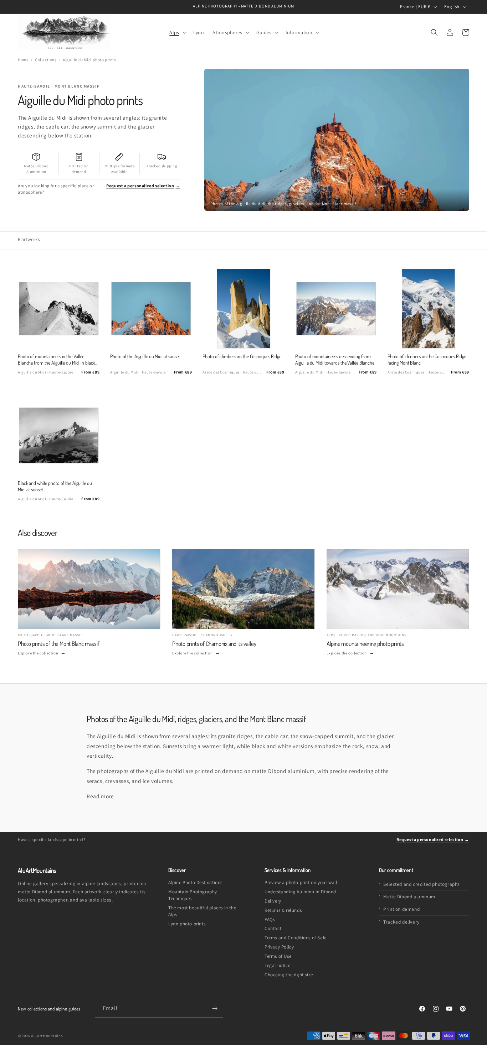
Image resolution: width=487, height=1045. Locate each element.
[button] (177, 32)
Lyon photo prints (186, 924)
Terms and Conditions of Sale (296, 938)
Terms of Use (278, 956)
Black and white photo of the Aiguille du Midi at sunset (55, 486)
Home (23, 59)
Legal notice (277, 965)
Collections (46, 59)
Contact (273, 928)
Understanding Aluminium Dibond (300, 892)
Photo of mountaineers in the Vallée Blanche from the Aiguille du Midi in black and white (56, 359)
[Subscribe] (214, 1008)
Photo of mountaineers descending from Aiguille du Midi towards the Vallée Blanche (334, 359)
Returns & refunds (283, 910)
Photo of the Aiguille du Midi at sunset (145, 356)
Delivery (273, 901)
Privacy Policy (279, 947)
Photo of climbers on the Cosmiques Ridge (242, 356)
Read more (100, 796)
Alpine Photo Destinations (195, 882)
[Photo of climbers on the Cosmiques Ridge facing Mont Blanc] (428, 308)
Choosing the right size (289, 975)
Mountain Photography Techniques (192, 895)
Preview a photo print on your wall (301, 882)
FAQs (270, 919)
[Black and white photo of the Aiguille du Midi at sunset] (58, 435)
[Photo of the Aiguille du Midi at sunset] (151, 308)
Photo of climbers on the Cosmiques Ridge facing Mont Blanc (427, 359)
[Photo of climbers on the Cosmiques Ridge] (243, 308)
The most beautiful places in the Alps (202, 911)
